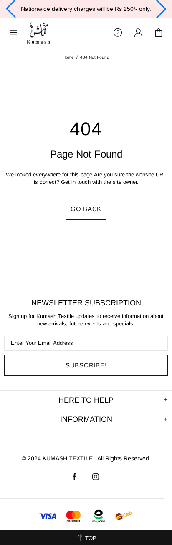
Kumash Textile (38, 33)
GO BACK (86, 208)
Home (68, 57)
